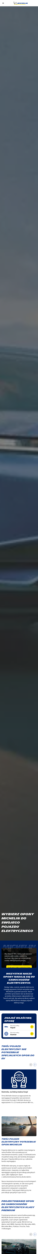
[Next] (35, 1064)
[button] (19, 1026)
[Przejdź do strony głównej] (20, 3)
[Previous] (30, 1064)
